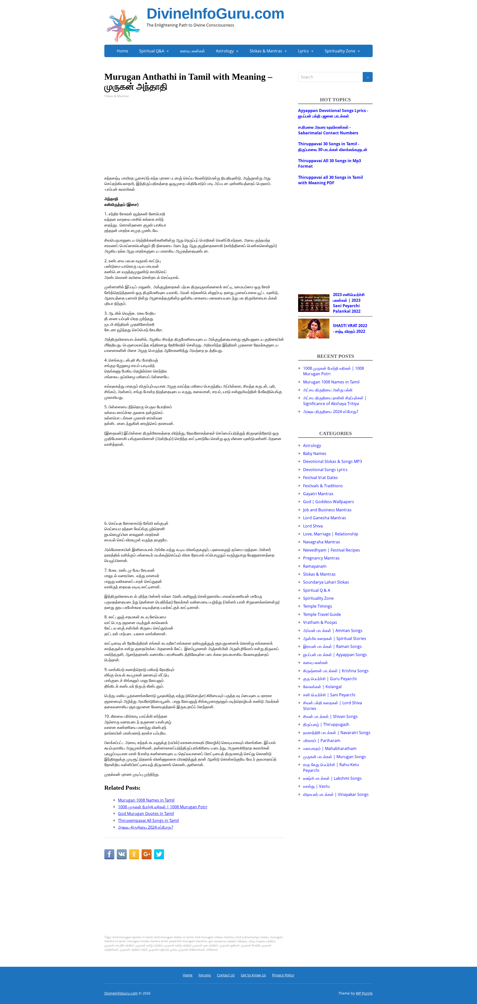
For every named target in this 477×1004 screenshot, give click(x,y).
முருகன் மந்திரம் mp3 (133, 949)
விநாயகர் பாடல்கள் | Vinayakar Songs (336, 794)
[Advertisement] (194, 140)
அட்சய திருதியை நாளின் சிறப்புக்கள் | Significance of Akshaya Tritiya (335, 400)
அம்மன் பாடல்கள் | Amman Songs (332, 630)
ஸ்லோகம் (212, 949)
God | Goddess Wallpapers (328, 501)
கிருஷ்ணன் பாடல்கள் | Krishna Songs (336, 670)
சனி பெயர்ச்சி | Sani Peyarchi (329, 695)
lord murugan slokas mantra (214, 937)
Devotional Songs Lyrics (325, 469)
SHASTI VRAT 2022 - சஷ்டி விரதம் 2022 (350, 328)
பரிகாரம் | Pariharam (321, 740)
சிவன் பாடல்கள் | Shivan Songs (330, 716)
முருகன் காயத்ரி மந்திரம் (119, 945)
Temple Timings (317, 606)
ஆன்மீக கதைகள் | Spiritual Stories (334, 638)
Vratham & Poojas (320, 622)
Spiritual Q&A (151, 51)
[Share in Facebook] (109, 854)
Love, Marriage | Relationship (330, 534)
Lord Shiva (313, 526)
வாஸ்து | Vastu (316, 786)
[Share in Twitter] (159, 854)
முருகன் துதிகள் (230, 945)
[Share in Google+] (147, 854)
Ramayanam (314, 566)
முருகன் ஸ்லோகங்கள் (191, 949)
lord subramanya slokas (252, 937)
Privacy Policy (283, 975)
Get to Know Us (253, 975)
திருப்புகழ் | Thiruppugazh (326, 724)
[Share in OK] (134, 854)
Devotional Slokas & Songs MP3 (332, 461)
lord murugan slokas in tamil (173, 937)
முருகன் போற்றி (250, 945)
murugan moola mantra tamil (147, 941)
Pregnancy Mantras (321, 558)
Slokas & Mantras (266, 51)
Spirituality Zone (340, 51)
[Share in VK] (122, 854)
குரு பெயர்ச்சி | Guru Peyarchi (330, 678)
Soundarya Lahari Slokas (326, 582)
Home (122, 51)
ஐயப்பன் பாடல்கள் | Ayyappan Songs (335, 654)
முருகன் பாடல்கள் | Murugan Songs (334, 756)
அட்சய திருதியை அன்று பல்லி (328, 390)
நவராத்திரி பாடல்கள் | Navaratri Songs (336, 732)
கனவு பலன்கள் (192, 51)
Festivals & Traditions (323, 485)
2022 (356, 311)
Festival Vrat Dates (320, 477)
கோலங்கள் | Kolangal (322, 686)
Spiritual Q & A (316, 590)
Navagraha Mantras (321, 542)
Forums (205, 975)
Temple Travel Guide (322, 614)
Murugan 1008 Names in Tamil (331, 382)
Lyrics (303, 51)
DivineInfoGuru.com (215, 13)
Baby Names (314, 453)
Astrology (225, 51)
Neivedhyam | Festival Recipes (331, 550)
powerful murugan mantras (188, 941)
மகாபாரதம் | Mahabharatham (330, 748)
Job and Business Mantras (327, 510)
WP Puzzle (364, 993)
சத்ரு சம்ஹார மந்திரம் (262, 941)
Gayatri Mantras (318, 493)
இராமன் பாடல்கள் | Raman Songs (332, 646)
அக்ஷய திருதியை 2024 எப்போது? (330, 411)
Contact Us (226, 975)
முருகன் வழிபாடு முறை (163, 949)
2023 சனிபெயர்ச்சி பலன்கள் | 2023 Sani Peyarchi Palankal (349, 303)
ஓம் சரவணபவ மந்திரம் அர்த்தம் (228, 941)
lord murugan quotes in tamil (133, 937)
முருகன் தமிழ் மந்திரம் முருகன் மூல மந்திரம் (191, 945)
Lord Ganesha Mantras (324, 518)
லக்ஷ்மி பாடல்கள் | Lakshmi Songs (332, 778)
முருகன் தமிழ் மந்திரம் (149, 945)
